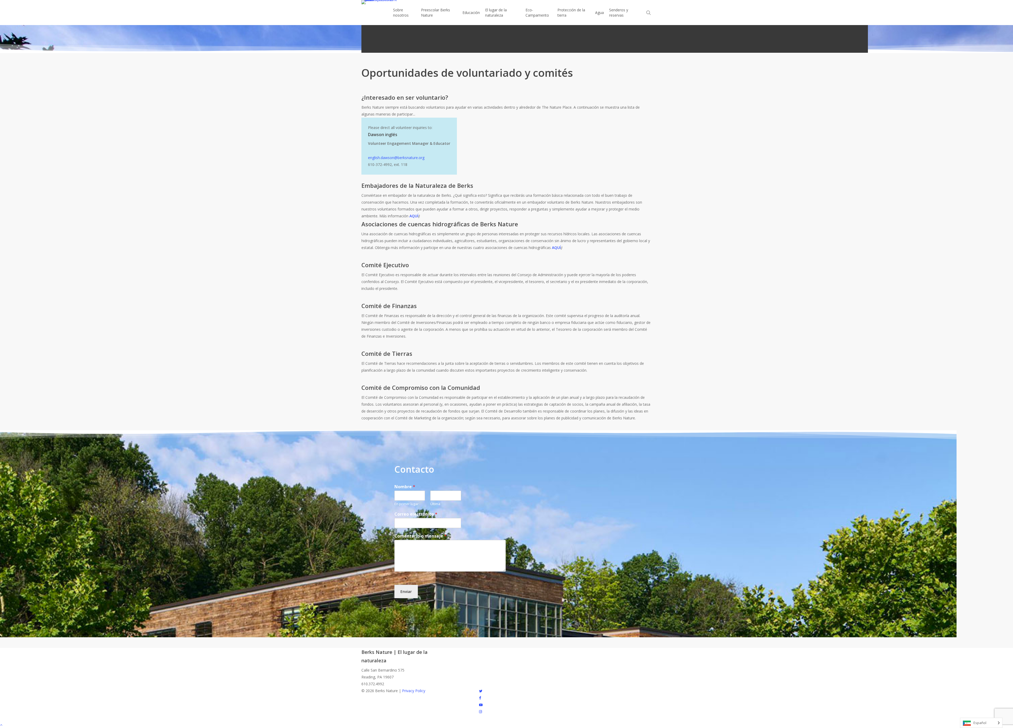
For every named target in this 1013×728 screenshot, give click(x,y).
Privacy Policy (413, 690)
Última (435, 504)
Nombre (404, 487)
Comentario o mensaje (420, 536)
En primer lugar (406, 504)
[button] (506, 724)
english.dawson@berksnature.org (396, 157)
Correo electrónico (415, 514)
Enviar (406, 591)
